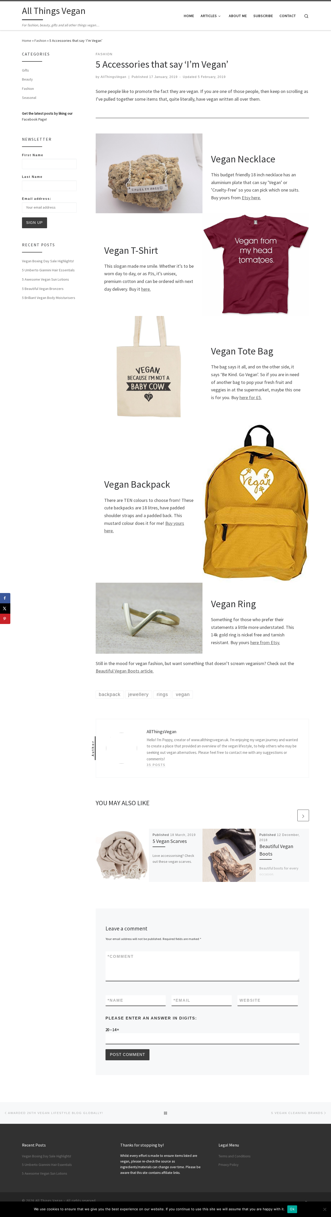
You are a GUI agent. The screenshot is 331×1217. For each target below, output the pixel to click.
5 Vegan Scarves (170, 841)
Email (182, 1000)
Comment (121, 956)
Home (26, 40)
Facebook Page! (35, 119)
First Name (32, 155)
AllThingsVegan (113, 77)
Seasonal (29, 97)
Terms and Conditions (234, 1156)
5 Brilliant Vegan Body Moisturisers (48, 297)
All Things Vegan (49, 1200)
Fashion (40, 40)
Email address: (36, 199)
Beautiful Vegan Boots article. (125, 671)
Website (250, 1000)
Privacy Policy (228, 1165)
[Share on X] (5, 608)
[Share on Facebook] (5, 598)
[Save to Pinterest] (5, 619)
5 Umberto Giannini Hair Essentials (48, 270)
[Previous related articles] (291, 815)
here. (146, 289)
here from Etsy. (265, 642)
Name (115, 1000)
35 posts (156, 765)
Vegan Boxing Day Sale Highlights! (48, 261)
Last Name (32, 177)
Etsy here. (251, 198)
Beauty (27, 79)
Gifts (25, 70)
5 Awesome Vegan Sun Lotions (45, 279)
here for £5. (250, 397)
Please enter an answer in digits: (151, 1018)
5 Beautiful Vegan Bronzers (43, 288)
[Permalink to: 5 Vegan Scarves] (122, 855)
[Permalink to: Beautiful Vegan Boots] (229, 855)
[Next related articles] (303, 815)
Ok (292, 1209)
